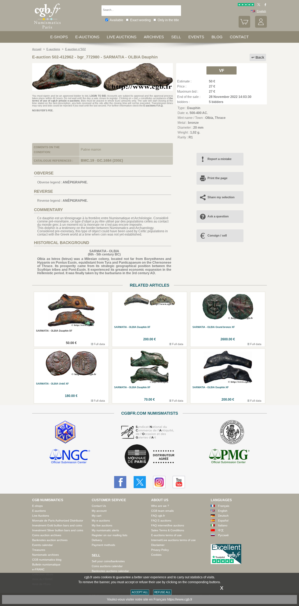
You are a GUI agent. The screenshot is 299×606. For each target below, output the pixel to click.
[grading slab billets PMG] (229, 457)
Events (196, 37)
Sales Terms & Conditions (167, 530)
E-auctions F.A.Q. (153, 105)
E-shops (59, 37)
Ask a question (218, 216)
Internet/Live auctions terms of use (173, 540)
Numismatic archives (45, 554)
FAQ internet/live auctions (167, 525)
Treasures (38, 549)
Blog (217, 37)
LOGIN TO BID (97, 95)
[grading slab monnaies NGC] (69, 457)
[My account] (261, 26)
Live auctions (121, 37)
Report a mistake (219, 159)
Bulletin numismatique (46, 564)
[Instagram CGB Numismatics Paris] (159, 482)
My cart (96, 515)
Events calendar (42, 545)
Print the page (217, 178)
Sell (176, 37)
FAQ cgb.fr (158, 515)
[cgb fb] (264, 5)
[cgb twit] (258, 5)
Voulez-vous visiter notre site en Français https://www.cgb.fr (149, 599)
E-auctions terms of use (166, 535)
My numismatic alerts (105, 530)
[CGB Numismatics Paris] (47, 29)
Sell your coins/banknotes (108, 561)
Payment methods (103, 545)
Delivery (97, 540)
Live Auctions (40, 515)
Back (259, 57)
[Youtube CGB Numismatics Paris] (179, 482)
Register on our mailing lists (109, 535)
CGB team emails (162, 510)
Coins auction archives (46, 535)
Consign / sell (217, 235)
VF (221, 70)
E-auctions (87, 37)
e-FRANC (38, 569)
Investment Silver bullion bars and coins (57, 530)
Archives (154, 37)
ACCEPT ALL (140, 592)
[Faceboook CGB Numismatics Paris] (120, 482)
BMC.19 (87, 160)
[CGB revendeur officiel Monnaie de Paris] (149, 456)
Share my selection (221, 197)
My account (99, 510)
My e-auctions (101, 520)
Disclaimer (158, 545)
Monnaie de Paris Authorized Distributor (57, 520)
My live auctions (102, 525)
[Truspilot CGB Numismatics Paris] (246, 5)
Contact (239, 37)
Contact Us (99, 505)
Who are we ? (160, 505)
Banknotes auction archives (50, 540)
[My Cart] (244, 26)
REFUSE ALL (162, 592)
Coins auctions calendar (107, 566)
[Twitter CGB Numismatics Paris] (140, 482)
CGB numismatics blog (46, 559)
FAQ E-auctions (161, 520)
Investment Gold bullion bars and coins (57, 525)
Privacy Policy (160, 549)
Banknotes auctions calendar (110, 571)
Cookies (156, 554)
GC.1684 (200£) (110, 160)
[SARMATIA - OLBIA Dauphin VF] (102, 89)
